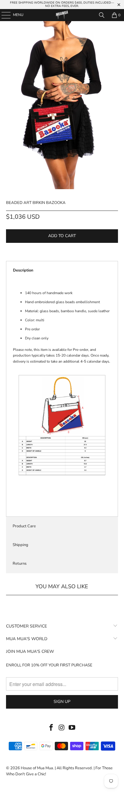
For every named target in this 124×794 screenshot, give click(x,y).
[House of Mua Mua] (62, 15)
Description (23, 270)
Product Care (24, 526)
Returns (19, 563)
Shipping (20, 545)
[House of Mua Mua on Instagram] (61, 728)
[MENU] (3, 15)
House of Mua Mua (37, 768)
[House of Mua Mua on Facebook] (51, 728)
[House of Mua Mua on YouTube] (72, 728)
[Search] (101, 15)
